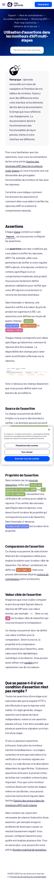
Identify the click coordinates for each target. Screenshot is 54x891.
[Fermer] (49, 429)
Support (12, 15)
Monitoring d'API (39, 19)
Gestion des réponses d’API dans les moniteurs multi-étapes (24, 166)
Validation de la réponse (25, 26)
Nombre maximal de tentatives (29, 849)
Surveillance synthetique (15, 19)
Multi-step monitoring (25, 23)
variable (28, 662)
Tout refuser (27, 452)
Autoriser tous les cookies (27, 459)
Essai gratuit (43, 4)
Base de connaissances (31, 15)
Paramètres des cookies (27, 446)
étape (17, 232)
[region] (27, 445)
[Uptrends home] (15, 4)
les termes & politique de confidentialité (28, 877)
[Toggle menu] (3, 4)
